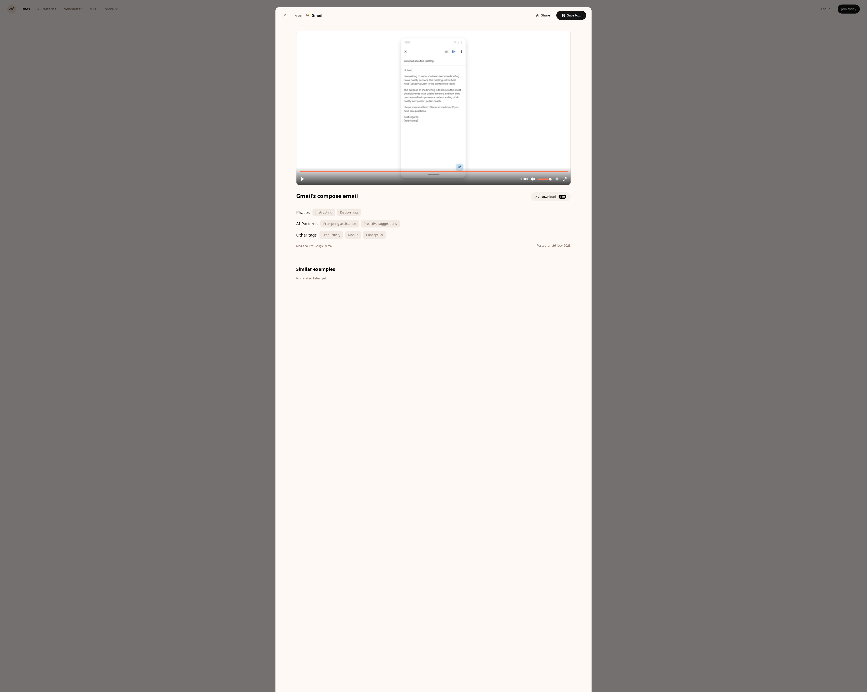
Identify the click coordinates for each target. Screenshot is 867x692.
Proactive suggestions (380, 223)
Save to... (574, 15)
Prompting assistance (339, 223)
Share (545, 15)
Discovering (349, 212)
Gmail (317, 15)
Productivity (331, 235)
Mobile (353, 235)
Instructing (323, 212)
